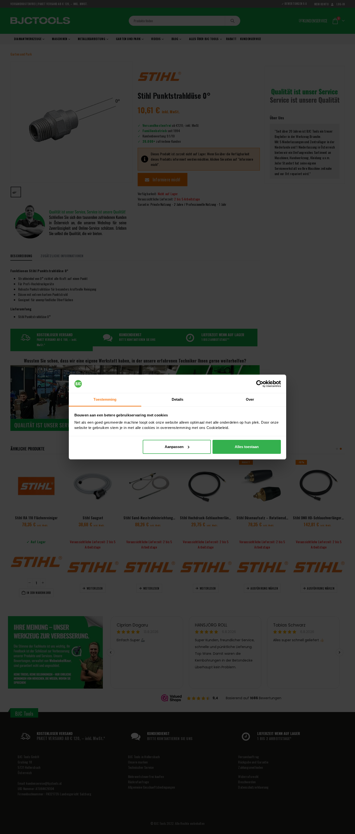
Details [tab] (178, 399)
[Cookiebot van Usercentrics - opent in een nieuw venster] (260, 383)
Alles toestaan (247, 447)
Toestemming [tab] (104, 399)
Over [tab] (250, 399)
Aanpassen (174, 447)
